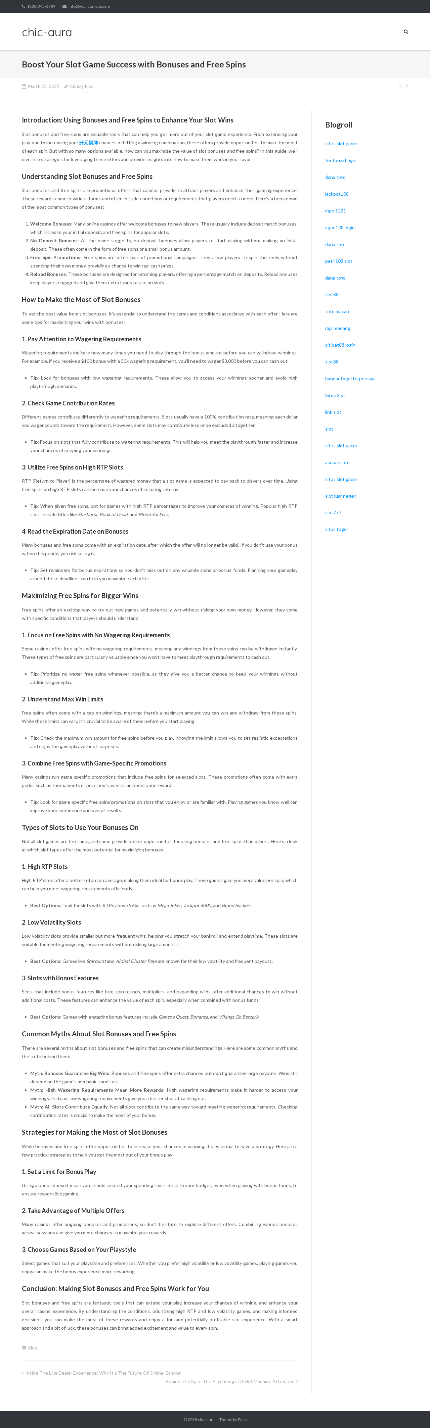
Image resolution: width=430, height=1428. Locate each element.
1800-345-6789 (41, 6)
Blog (32, 1347)
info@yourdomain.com (89, 6)
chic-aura (206, 1419)
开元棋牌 (88, 142)
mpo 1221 (335, 210)
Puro (242, 1419)
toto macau (337, 311)
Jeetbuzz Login (340, 160)
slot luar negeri (340, 496)
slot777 (333, 512)
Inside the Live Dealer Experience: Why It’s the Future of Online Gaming (103, 1373)
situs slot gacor (341, 143)
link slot (333, 412)
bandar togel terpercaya (350, 378)
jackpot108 (337, 194)
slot (329, 429)
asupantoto (337, 462)
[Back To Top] (413, 1412)
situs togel (336, 529)
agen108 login (340, 227)
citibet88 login (340, 345)
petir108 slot (338, 261)
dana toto (335, 177)
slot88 (332, 294)
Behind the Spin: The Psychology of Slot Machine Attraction (230, 1381)
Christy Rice (81, 86)
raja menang (337, 328)
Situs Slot (335, 395)
